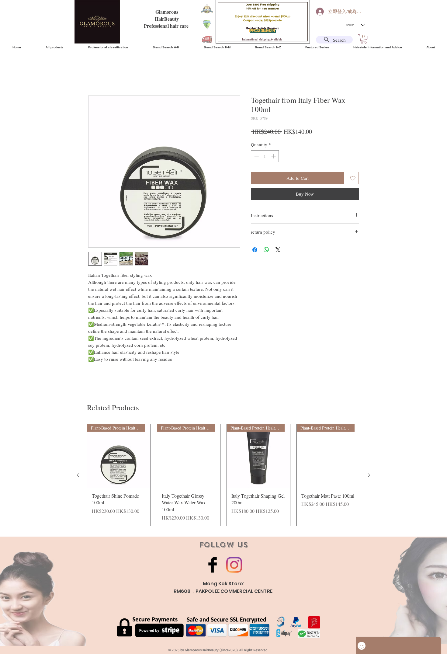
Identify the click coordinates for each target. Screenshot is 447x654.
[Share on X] (278, 249)
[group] (223, 475)
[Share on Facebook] (254, 249)
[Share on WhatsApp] (266, 249)
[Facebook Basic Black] (212, 565)
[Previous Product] (78, 475)
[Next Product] (368, 475)
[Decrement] (256, 156)
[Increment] (274, 156)
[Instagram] (234, 565)
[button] (363, 38)
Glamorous (166, 11)
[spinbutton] (265, 156)
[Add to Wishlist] (353, 178)
